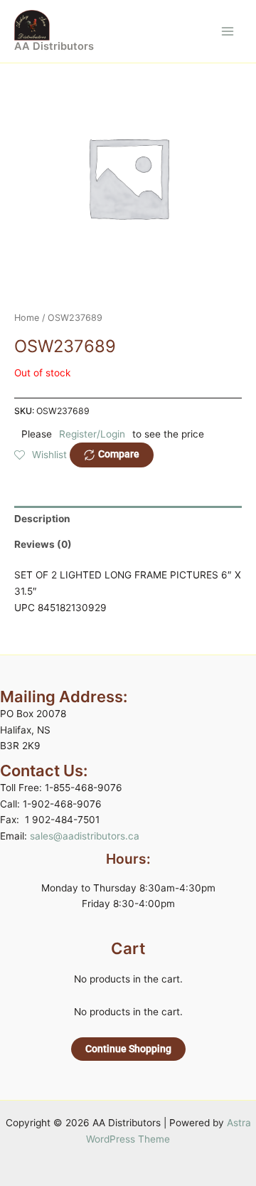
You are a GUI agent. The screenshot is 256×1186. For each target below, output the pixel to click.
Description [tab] (42, 518)
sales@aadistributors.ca (84, 836)
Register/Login (92, 434)
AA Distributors (54, 46)
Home (26, 317)
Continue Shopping (128, 1048)
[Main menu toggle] (228, 31)
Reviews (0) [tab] (43, 544)
